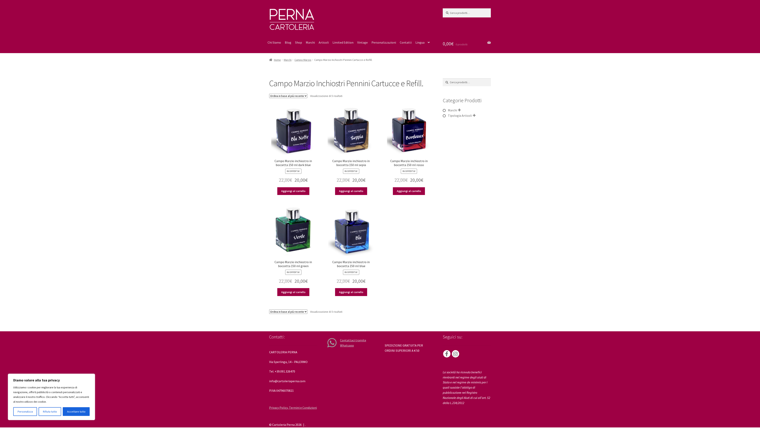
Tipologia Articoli (460, 116)
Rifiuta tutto (50, 411)
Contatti (406, 42)
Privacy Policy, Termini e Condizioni (293, 408)
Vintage (362, 42)
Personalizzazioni (383, 42)
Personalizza (25, 411)
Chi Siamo (274, 42)
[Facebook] (446, 353)
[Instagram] (455, 353)
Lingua (420, 42)
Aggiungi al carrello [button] (293, 191)
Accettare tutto (76, 411)
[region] (51, 397)
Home (277, 60)
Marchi (310, 42)
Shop (298, 42)
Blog (288, 42)
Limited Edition (342, 42)
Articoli (324, 42)
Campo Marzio (302, 60)
